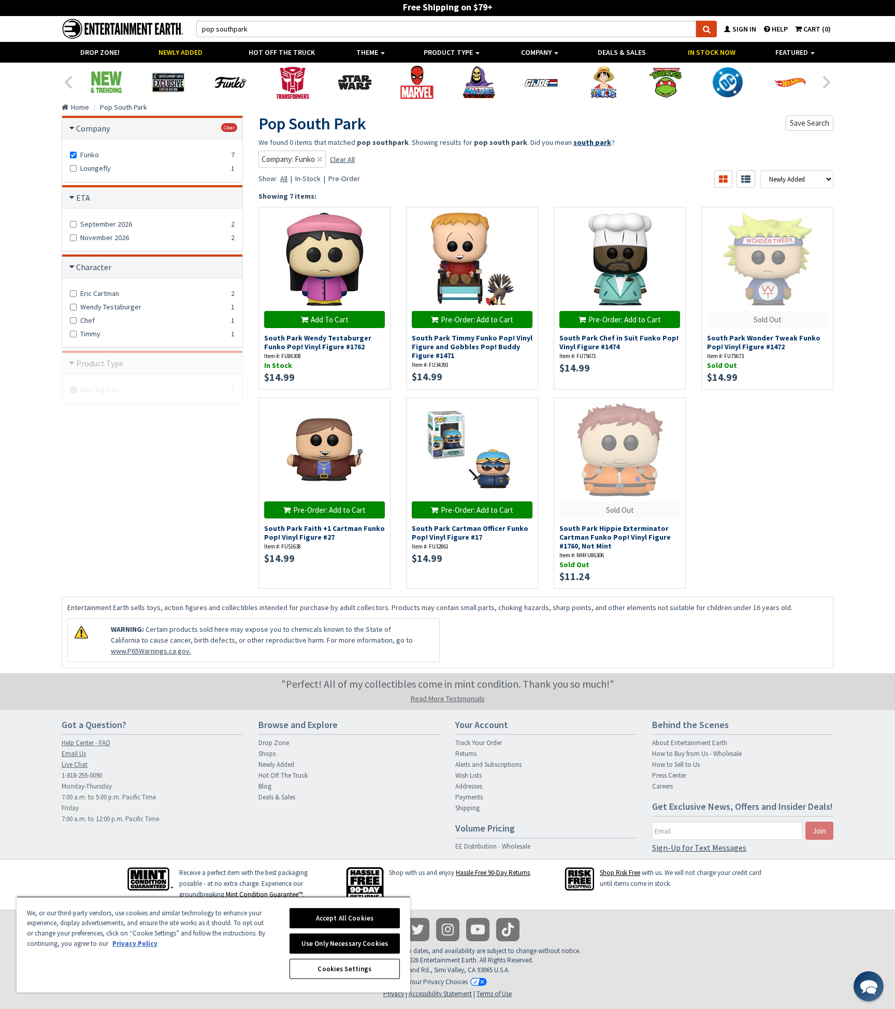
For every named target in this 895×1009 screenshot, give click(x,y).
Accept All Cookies (344, 918)
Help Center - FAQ (86, 742)
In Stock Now (711, 52)
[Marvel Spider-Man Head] (416, 82)
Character (93, 267)
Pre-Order (344, 178)
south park (592, 142)
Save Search (809, 123)
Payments (469, 797)
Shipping (467, 808)
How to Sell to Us (676, 764)
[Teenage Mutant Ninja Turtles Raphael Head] (665, 82)
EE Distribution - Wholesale (492, 846)
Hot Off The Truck (282, 52)
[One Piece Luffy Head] (603, 82)
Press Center (669, 775)
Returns (466, 753)
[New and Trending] (106, 82)
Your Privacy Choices (438, 981)
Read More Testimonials (448, 698)
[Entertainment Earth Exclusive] (168, 82)
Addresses (468, 786)
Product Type (449, 52)
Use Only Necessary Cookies (344, 943)
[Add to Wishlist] (377, 220)
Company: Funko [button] (289, 159)
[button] (869, 986)
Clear (229, 127)
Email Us (74, 753)
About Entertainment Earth (689, 742)
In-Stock (308, 178)
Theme (368, 52)
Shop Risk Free (620, 872)
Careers (662, 786)
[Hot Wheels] (789, 82)
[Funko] (230, 82)
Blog (264, 786)
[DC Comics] (727, 82)
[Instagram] (447, 929)
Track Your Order (478, 742)
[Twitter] (417, 929)
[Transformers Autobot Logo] (292, 82)
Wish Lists (468, 775)
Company (537, 52)
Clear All (342, 159)
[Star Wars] (354, 82)
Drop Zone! (100, 52)
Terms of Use (494, 993)
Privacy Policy (134, 943)
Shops (267, 753)
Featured (792, 52)
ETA (83, 197)
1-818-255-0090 (82, 775)
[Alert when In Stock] (524, 238)
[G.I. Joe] (541, 82)
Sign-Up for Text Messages (699, 847)
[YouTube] (477, 929)
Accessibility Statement (440, 993)
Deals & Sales (622, 52)
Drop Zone (273, 742)
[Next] (827, 81)
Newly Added (180, 52)
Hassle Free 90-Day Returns (493, 872)
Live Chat (75, 764)
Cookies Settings (344, 969)
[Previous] (68, 81)
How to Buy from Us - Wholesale (697, 753)
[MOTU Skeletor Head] (479, 82)
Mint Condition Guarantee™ (264, 894)
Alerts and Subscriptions (488, 764)
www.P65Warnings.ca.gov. (151, 651)
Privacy (393, 993)
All (283, 178)
